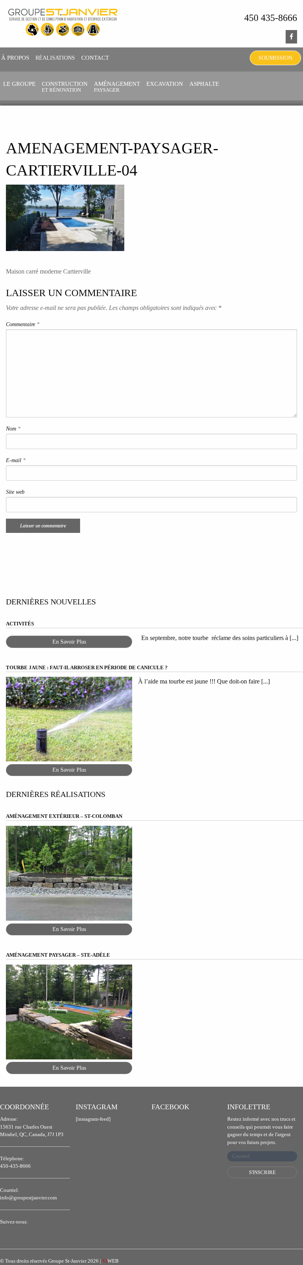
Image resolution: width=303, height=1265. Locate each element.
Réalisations (55, 58)
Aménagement (117, 87)
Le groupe (19, 84)
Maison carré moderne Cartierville (48, 271)
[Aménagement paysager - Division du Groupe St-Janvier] (62, 22)
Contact (95, 58)
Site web (15, 492)
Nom (13, 429)
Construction (65, 87)
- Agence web (125, 1261)
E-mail (16, 460)
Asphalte (204, 84)
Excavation (164, 84)
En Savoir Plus (69, 642)
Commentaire (22, 324)
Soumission (275, 58)
